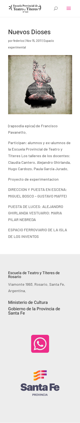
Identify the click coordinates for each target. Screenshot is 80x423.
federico (18, 40)
